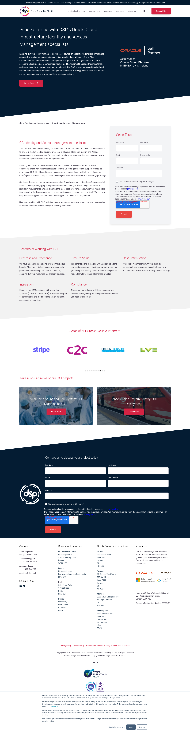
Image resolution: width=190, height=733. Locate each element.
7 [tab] (98, 370)
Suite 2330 (101, 580)
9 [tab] (102, 370)
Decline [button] (142, 727)
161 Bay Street (103, 577)
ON (98, 563)
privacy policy (132, 189)
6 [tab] (96, 370)
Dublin (61, 599)
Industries (108, 11)
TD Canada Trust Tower (106, 574)
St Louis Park (102, 619)
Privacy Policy (143, 199)
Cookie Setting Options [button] (117, 727)
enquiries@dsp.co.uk (27, 573)
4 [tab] (92, 370)
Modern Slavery (103, 646)
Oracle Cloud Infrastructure (37, 123)
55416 (99, 628)
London (61, 560)
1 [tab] (85, 370)
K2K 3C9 (100, 566)
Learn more (56, 412)
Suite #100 (101, 616)
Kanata (100, 560)
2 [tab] (87, 370)
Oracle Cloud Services (76, 11)
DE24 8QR (62, 594)
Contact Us (161, 11)
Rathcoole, (62, 608)
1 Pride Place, (63, 588)
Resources (120, 11)
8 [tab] (100, 370)
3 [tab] (89, 370)
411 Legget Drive (104, 554)
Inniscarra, (62, 602)
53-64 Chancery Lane (67, 557)
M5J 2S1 (100, 589)
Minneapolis (102, 622)
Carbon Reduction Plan (120, 646)
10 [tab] (104, 370)
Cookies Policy (78, 646)
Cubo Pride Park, (65, 585)
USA (99, 625)
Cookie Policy (53, 706)
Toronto (100, 583)
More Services (94, 11)
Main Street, (63, 605)
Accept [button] (131, 727)
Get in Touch (30, 83)
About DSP (132, 11)
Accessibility (91, 646)
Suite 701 (101, 557)
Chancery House (65, 554)
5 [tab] (94, 370)
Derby (60, 591)
